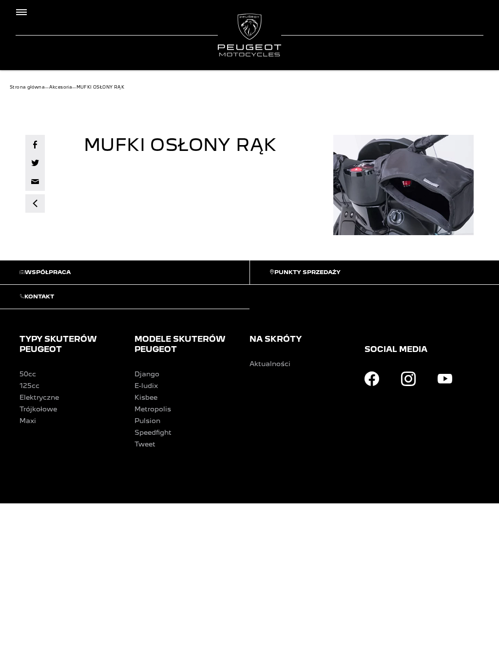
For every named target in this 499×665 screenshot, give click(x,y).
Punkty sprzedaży (307, 272)
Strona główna (27, 87)
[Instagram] (408, 378)
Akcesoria (61, 87)
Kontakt (39, 296)
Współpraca (48, 272)
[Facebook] (372, 378)
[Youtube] (445, 378)
